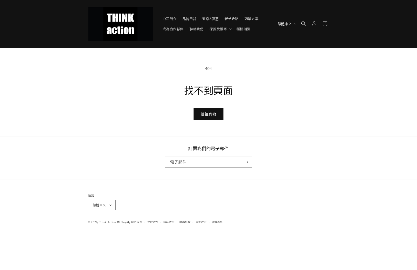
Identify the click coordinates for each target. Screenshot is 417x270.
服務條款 (185, 222)
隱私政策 (169, 222)
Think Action (107, 222)
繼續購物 (208, 114)
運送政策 (201, 222)
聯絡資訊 (217, 222)
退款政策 (153, 222)
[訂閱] (246, 162)
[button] (220, 29)
